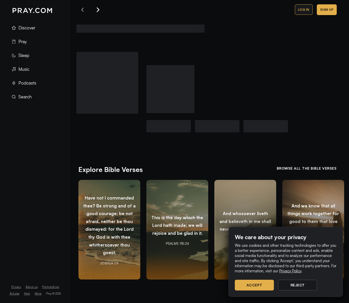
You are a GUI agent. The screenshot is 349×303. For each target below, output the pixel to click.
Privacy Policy (290, 271)
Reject (297, 285)
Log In (303, 9)
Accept (254, 285)
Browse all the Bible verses (307, 168)
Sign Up (327, 9)
